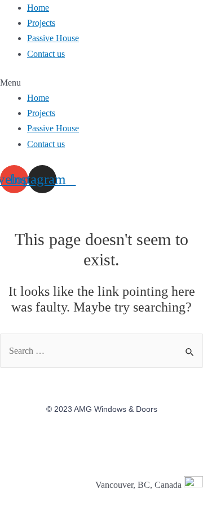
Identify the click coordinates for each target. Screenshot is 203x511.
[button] (101, 82)
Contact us (46, 54)
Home (38, 7)
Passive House (53, 38)
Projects (41, 23)
